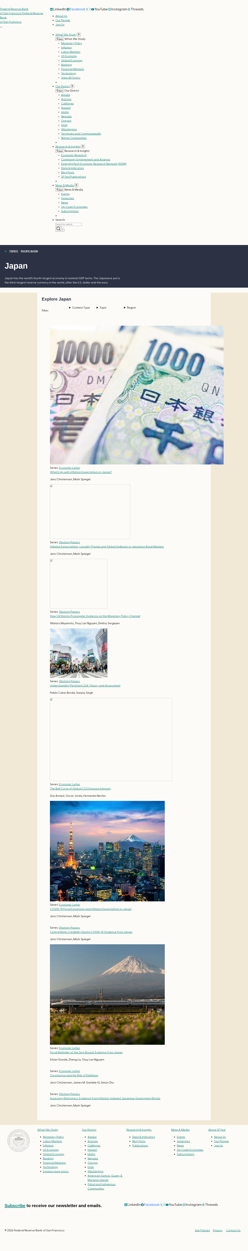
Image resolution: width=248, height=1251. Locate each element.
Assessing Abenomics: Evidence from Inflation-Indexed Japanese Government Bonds (105, 1098)
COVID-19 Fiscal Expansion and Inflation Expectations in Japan (90, 909)
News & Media (64, 185)
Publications (140, 1146)
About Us (61, 16)
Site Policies (202, 1230)
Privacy (218, 1230)
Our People (62, 20)
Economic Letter (69, 468)
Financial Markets (72, 69)
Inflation (66, 48)
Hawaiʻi (66, 108)
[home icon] (5, 251)
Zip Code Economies (74, 207)
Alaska (65, 95)
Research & (139, 1130)
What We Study (65, 35)
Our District (62, 86)
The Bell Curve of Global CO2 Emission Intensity (80, 789)
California (67, 103)
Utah (64, 125)
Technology (68, 73)
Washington (69, 129)
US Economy (69, 56)
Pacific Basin (29, 251)
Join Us (59, 25)
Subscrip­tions (70, 211)
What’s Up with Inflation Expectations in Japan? (81, 472)
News (64, 203)
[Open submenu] (79, 34)
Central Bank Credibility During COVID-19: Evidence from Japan (91, 932)
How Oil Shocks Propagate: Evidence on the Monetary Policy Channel (95, 616)
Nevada (66, 116)
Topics (13, 251)
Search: (60, 220)
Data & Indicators (72, 168)
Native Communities (74, 138)
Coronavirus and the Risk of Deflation (74, 1075)
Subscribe (15, 1205)
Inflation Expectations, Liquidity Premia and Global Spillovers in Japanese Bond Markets (107, 547)
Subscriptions (185, 1154)
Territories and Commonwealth (81, 134)
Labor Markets (70, 52)
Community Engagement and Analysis (85, 159)
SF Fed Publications (73, 177)
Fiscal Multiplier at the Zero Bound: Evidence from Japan (86, 1052)
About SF (216, 1130)
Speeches (67, 198)
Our (89, 1130)
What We (47, 1130)
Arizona (66, 99)
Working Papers (69, 542)
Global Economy (72, 60)
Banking (66, 65)
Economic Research (74, 155)
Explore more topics (56, 1171)
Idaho (65, 112)
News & (180, 1130)
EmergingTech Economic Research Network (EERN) (93, 164)
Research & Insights (68, 147)
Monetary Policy (71, 43)
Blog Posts (67, 172)
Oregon (66, 121)
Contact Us (233, 1230)
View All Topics (70, 78)
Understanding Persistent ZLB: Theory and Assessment (85, 686)
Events (65, 194)
